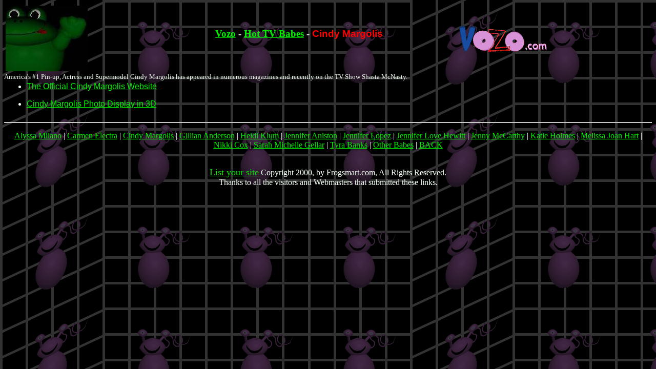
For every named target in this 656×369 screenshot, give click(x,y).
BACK (431, 144)
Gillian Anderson (207, 135)
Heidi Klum (259, 135)
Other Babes (393, 144)
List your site (234, 172)
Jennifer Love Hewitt (431, 135)
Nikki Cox (231, 144)
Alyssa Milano (37, 135)
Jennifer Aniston (310, 135)
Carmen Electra (92, 135)
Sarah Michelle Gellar (289, 144)
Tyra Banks (348, 144)
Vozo (225, 33)
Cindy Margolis (148, 135)
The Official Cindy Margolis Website (92, 86)
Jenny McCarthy (498, 135)
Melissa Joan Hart (610, 135)
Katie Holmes (552, 135)
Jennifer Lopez (367, 135)
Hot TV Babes (274, 33)
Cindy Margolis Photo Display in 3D (91, 103)
